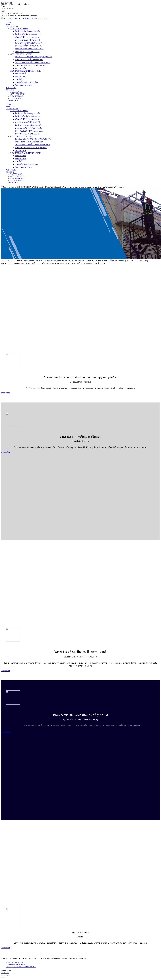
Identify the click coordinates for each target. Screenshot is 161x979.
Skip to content (6, 2)
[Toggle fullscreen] (7, 975)
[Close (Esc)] (2, 975)
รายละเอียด (5, 393)
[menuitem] (8, 22)
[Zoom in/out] (9, 975)
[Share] (4, 975)
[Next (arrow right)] (4, 977)
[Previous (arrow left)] (2, 977)
